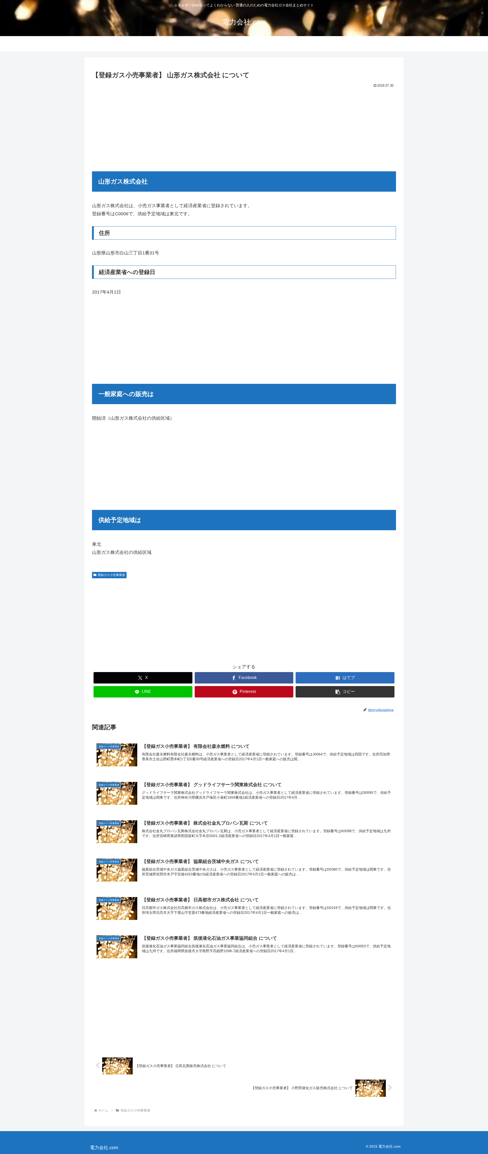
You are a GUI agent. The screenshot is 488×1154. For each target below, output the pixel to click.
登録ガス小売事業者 (111, 575)
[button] (345, 691)
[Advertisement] (244, 127)
